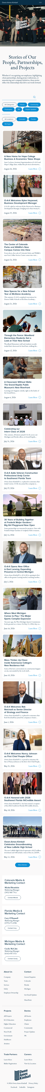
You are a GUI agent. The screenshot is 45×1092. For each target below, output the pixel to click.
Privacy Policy (33, 1083)
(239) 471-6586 (11, 923)
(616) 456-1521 (11, 953)
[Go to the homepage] (22, 1075)
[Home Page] (10, 2)
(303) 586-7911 (11, 892)
